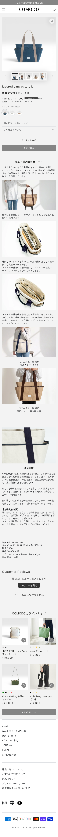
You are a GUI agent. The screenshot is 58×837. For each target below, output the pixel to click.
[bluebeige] (5, 113)
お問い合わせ (9, 754)
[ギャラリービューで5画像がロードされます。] (43, 76)
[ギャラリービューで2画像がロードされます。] (22, 76)
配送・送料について (12, 769)
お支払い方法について (13, 774)
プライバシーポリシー (13, 783)
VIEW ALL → (29, 712)
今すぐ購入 (29, 148)
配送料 (4, 101)
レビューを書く (29, 585)
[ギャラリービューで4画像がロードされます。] (36, 76)
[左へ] (4, 2)
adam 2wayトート (39, 651)
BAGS (5, 726)
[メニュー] (3, 9)
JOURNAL (7, 745)
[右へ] (53, 2)
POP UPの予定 (10, 740)
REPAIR (6, 749)
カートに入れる (29, 140)
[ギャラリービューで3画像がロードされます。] (29, 76)
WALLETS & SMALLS (14, 731)
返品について (9, 778)
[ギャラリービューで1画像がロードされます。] (15, 76)
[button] (47, 9)
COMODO (24, 827)
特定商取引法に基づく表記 (16, 788)
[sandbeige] (19, 113)
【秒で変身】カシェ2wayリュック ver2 (14, 652)
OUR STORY (9, 735)
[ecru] (12, 113)
